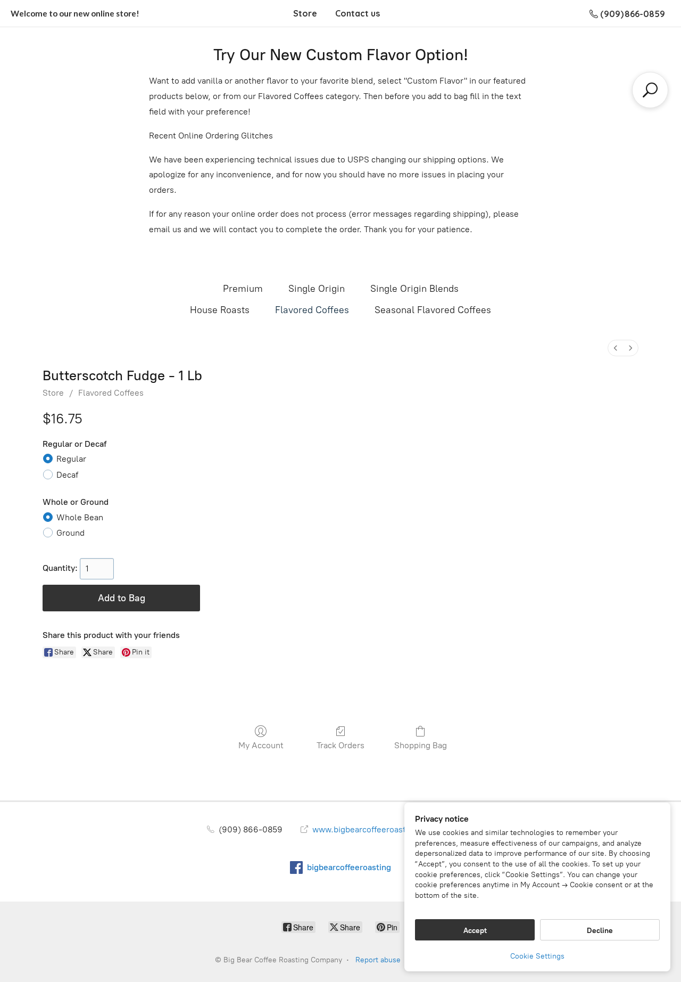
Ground (70, 533)
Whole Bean (79, 517)
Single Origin (316, 288)
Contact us (357, 13)
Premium (243, 288)
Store (305, 13)
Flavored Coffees (312, 310)
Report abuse (378, 959)
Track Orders (340, 745)
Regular (71, 459)
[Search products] (650, 90)
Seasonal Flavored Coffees (433, 310)
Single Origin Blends (414, 288)
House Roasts (220, 310)
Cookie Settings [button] (537, 956)
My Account (261, 745)
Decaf (67, 475)
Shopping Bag (420, 745)
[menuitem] (615, 348)
